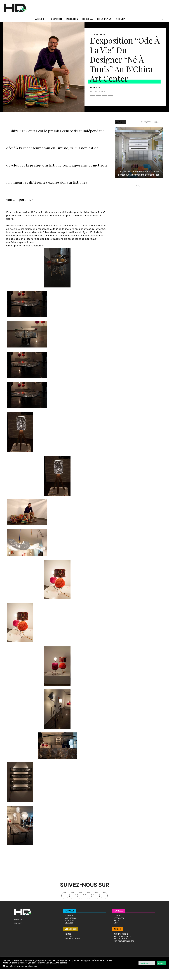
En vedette (146, 122)
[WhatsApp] (110, 98)
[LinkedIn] (88, 895)
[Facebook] (92, 98)
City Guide (96, 34)
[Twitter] (104, 895)
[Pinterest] (104, 98)
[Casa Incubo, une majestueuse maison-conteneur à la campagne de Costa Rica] (139, 152)
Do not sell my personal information (22, 966)
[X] (98, 98)
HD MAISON (69, 911)
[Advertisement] (93, 7)
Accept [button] (161, 963)
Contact (18, 923)
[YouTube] (96, 895)
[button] (163, 19)
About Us (18, 920)
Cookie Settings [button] (146, 963)
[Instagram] (80, 895)
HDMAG (96, 87)
